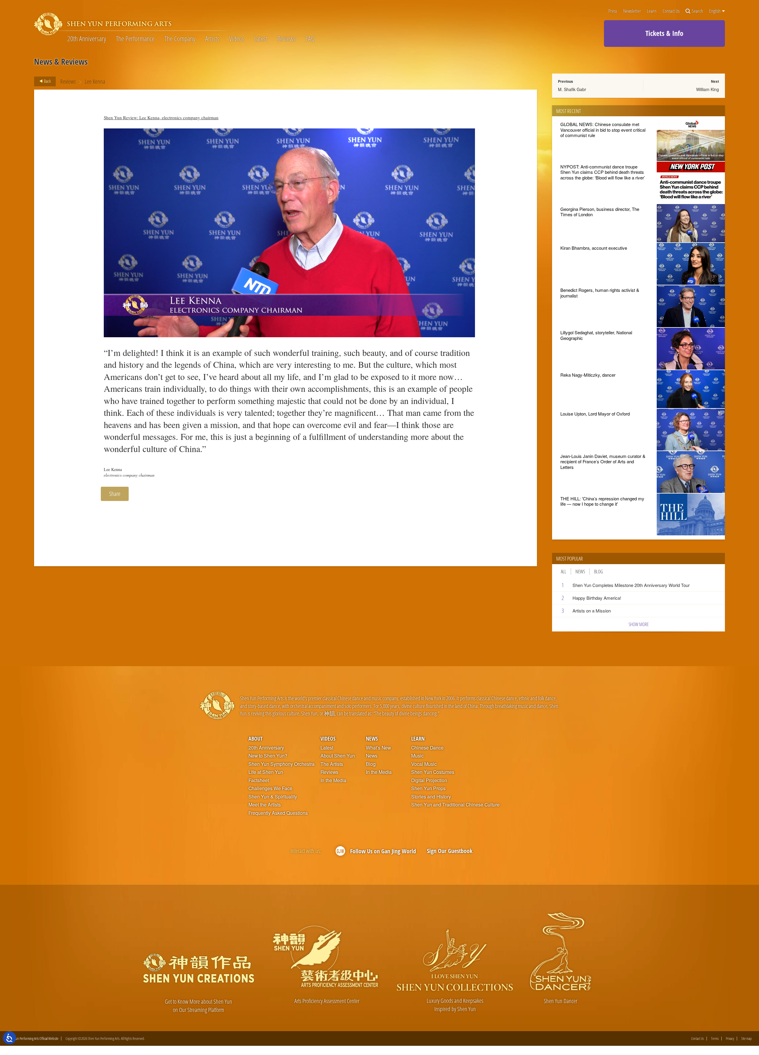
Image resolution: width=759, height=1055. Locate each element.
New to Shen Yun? (267, 755)
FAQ (310, 39)
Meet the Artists (264, 804)
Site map (746, 1038)
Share (114, 494)
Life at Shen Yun (265, 772)
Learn (651, 11)
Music (417, 755)
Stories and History (431, 796)
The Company (180, 39)
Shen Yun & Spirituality (272, 796)
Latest (260, 39)
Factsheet (258, 780)
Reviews (286, 39)
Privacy (730, 1038)
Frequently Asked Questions (278, 813)
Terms (715, 1038)
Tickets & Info (664, 33)
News (580, 571)
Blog (598, 571)
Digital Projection (429, 780)
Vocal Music (424, 764)
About (255, 738)
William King (707, 89)
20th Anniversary (86, 39)
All (563, 571)
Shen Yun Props (428, 788)
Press (612, 11)
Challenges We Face (270, 788)
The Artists (331, 764)
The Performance (135, 39)
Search (697, 11)
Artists (212, 39)
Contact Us (671, 11)
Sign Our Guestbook (449, 851)
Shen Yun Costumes (432, 772)
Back (47, 81)
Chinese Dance (427, 747)
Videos (236, 39)
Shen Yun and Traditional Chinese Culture (455, 804)
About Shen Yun (337, 755)
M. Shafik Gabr (572, 89)
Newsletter (632, 11)
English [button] (715, 11)
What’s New (378, 747)
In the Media (333, 780)
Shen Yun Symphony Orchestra (281, 764)
